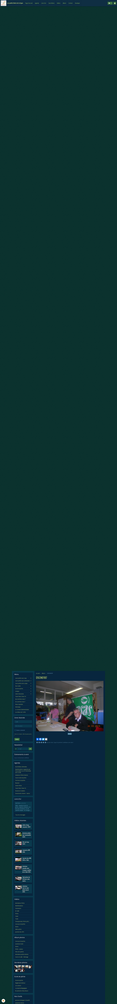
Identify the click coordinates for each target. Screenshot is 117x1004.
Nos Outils (18, 686)
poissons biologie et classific (22, 1000)
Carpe (16, 916)
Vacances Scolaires (20, 791)
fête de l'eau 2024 (25, 843)
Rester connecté (20, 730)
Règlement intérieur (20, 983)
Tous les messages (20, 815)
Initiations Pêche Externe (21, 775)
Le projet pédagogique (21, 988)
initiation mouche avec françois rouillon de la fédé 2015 (26, 869)
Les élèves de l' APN (20, 712)
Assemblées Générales (21, 766)
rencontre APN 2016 (26, 851)
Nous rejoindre (19, 704)
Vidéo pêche (18, 929)
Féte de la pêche (19, 951)
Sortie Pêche (18, 785)
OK (30, 749)
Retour (69, 733)
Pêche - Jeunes (19, 949)
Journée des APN (19, 932)
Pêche (16, 913)
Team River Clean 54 (20, 696)
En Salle (17, 911)
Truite (16, 919)
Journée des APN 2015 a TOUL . (26, 859)
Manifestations (19, 905)
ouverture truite (19, 944)
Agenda (37, 3)
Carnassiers (18, 908)
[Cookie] (3, 1000)
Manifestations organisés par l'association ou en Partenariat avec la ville (23, 771)
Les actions (18, 985)
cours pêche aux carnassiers (22, 680)
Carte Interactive (19, 694)
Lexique (17, 691)
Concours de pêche (20, 780)
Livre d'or (43, 3)
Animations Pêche (20, 903)
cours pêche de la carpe (21, 683)
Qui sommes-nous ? (20, 699)
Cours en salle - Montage (21, 957)
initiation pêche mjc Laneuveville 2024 (26, 835)
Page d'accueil (28, 3)
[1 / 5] (37, 742)
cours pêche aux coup (21, 678)
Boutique (77, 3)
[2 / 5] (39, 742)
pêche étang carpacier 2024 (26, 826)
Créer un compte (18, 734)
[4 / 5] (43, 742)
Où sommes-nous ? (20, 701)
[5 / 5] (45, 742)
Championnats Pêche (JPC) (22, 921)
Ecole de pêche (19, 688)
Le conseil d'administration (22, 709)
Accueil (38, 673)
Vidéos (58, 3)
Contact (71, 3)
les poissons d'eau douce (21, 991)
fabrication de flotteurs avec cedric (26, 879)
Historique (17, 707)
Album (64, 3)
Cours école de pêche (20, 777)
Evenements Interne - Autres (22, 793)
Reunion (17, 783)
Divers (16, 926)
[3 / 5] (41, 742)
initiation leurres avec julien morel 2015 (25, 889)
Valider (17, 739)
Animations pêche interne (21, 954)
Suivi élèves (51, 3)
